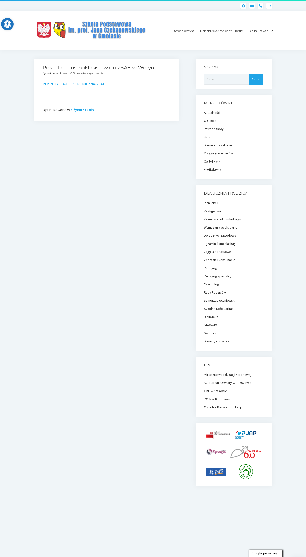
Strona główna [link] (184, 31)
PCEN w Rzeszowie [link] (217, 399)
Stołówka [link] (211, 325)
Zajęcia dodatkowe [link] (217, 252)
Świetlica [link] (210, 333)
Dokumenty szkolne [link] (218, 145)
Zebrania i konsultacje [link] (219, 260)
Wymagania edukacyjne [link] (220, 227)
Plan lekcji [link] (211, 203)
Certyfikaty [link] (212, 161)
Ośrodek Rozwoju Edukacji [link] (223, 407)
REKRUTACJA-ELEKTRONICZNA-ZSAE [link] (74, 84)
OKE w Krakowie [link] (215, 391)
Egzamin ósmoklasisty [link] (220, 243)
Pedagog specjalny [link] (217, 276)
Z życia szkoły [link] (82, 109)
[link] (7, 24)
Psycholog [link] (211, 284)
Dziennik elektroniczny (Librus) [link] (221, 31)
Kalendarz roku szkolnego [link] (222, 219)
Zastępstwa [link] (212, 211)
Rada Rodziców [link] (215, 292)
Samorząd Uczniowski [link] (219, 300)
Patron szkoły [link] (214, 129)
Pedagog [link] (210, 268)
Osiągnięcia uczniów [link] (218, 153)
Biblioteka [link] (211, 317)
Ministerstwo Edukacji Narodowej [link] (227, 374)
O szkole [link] (210, 121)
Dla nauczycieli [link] (259, 31)
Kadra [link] (208, 137)
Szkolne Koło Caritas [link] (219, 308)
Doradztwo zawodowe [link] (220, 235)
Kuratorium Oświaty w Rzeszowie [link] (227, 383)
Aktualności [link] (212, 112)
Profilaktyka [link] (212, 169)
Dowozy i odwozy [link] (216, 341)
